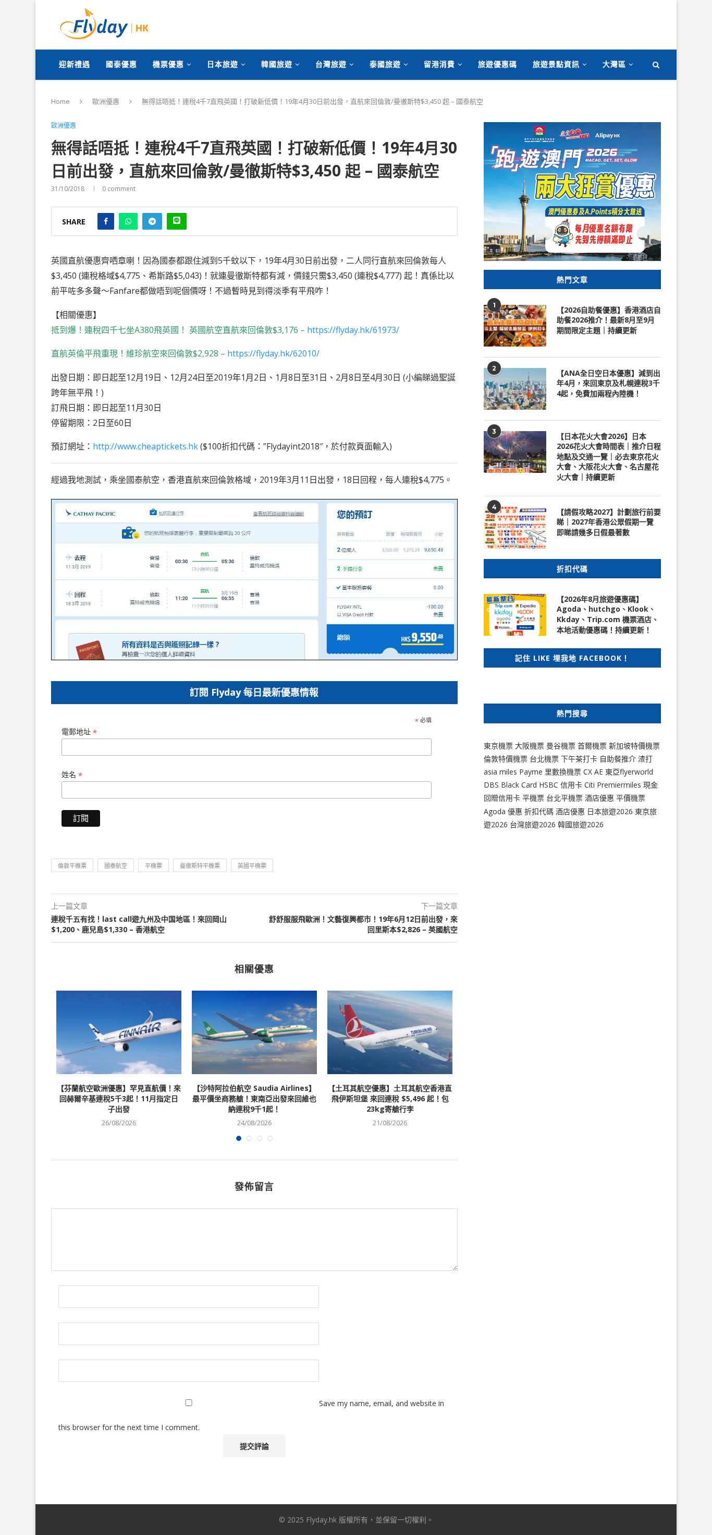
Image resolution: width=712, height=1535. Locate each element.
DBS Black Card (510, 785)
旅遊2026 (588, 824)
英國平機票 (252, 866)
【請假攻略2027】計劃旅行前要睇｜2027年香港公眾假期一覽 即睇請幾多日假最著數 (609, 522)
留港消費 (439, 64)
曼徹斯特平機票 (200, 866)
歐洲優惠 (105, 101)
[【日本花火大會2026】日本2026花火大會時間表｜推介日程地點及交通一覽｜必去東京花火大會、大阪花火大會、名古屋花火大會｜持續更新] (515, 452)
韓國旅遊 (276, 64)
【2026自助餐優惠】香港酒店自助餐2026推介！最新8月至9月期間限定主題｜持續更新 (609, 320)
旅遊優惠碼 (497, 64)
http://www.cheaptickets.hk (145, 446)
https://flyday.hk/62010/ (273, 353)
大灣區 (614, 64)
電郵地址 (79, 732)
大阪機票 (529, 746)
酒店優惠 (599, 798)
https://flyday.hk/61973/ (353, 330)
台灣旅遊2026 (533, 824)
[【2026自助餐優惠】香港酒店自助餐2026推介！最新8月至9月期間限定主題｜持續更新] (515, 326)
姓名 (72, 775)
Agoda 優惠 (504, 811)
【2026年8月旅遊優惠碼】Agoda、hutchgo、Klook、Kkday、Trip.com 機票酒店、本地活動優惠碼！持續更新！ (608, 614)
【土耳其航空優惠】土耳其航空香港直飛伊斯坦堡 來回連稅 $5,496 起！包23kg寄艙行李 (390, 1098)
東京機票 (498, 746)
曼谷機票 (560, 746)
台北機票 (544, 759)
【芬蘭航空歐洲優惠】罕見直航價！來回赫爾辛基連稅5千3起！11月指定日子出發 (119, 1098)
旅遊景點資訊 (556, 64)
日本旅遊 (222, 64)
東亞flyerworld (629, 772)
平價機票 (630, 798)
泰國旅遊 (385, 64)
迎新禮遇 (74, 64)
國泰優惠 (121, 64)
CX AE (593, 772)
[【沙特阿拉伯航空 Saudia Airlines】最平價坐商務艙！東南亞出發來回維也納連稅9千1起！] (254, 1032)
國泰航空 (115, 866)
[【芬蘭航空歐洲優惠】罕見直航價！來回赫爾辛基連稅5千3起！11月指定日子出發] (118, 1032)
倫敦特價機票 (505, 759)
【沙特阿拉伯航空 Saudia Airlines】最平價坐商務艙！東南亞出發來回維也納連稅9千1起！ (254, 1098)
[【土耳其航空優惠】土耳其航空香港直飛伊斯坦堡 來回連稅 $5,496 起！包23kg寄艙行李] (389, 1032)
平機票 (153, 866)
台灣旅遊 (331, 64)
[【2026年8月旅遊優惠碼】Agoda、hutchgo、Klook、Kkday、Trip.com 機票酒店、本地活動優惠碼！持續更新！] (515, 615)
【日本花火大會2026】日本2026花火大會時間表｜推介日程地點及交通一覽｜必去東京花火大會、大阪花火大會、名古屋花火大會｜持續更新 (609, 456)
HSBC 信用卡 (560, 785)
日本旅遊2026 (610, 811)
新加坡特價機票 (634, 746)
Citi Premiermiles (612, 785)
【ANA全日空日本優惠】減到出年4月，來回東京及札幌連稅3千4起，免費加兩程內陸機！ (608, 383)
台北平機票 (565, 798)
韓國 (565, 824)
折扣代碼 (539, 811)
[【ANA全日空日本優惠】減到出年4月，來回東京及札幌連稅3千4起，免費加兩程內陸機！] (515, 389)
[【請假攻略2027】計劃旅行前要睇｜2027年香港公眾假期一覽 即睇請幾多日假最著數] (515, 528)
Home (60, 101)
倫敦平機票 (72, 866)
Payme (532, 772)
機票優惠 (168, 64)
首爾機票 (592, 746)
